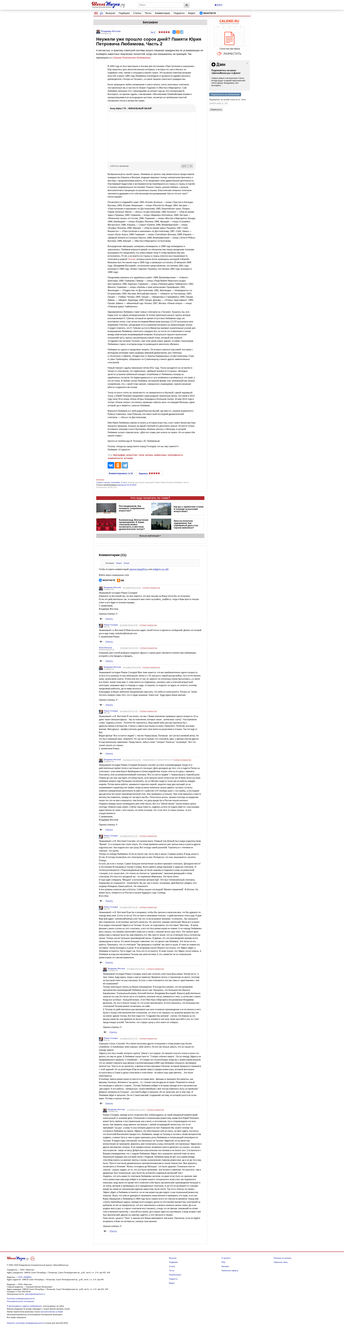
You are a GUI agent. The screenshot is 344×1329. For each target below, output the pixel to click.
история (128, 458)
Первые (119, 563)
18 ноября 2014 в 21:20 (132, 588)
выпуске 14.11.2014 (127, 485)
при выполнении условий (51, 1312)
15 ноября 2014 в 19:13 (136, 969)
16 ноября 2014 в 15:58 (132, 667)
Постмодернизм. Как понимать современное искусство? (132, 508)
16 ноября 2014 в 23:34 (129, 625)
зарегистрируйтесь (138, 569)
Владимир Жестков (112, 587)
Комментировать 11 (121, 473)
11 (154, 32)
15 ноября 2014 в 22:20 (132, 760)
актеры (149, 455)
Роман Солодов (111, 625)
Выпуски (110, 13)
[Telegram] (181, 32)
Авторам (225, 1266)
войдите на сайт (161, 569)
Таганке (131, 259)
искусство (131, 455)
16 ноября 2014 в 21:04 (129, 648)
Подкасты (179, 13)
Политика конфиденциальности (21, 1298)
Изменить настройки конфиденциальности (25, 1323)
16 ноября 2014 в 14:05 (129, 711)
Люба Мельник (105, 648)
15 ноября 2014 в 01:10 (129, 907)
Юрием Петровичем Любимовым (131, 57)
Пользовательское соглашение (20, 1301)
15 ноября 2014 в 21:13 (129, 836)
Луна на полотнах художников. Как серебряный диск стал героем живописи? (186, 524)
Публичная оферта (229, 1270)
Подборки (124, 13)
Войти (219, 5)
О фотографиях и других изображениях (24, 1306)
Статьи (137, 13)
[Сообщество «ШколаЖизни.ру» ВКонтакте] (208, 13)
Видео (191, 13)
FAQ (223, 1262)
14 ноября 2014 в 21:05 (136, 1110)
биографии (119, 455)
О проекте (225, 1258)
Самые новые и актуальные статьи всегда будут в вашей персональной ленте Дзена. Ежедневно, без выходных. (228, 81)
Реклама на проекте (282, 1258)
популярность (175, 455)
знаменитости (115, 458)
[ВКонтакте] (174, 32)
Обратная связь (281, 1262)
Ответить (109, 619)
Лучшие (127, 563)
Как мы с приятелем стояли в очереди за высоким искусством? (188, 509)
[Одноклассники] (178, 32)
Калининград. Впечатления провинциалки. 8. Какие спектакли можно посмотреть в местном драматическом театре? (133, 524)
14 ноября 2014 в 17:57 (129, 1038)
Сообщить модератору (151, 588)
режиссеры (160, 455)
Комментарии (162, 13)
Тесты (148, 13)
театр (141, 455)
